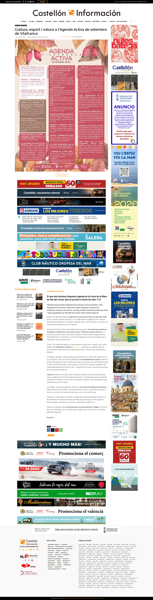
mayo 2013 (121, 585)
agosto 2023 (92, 553)
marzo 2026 (117, 544)
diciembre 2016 (119, 574)
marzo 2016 (81, 578)
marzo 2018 (116, 570)
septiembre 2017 (110, 572)
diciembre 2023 (106, 551)
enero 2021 (110, 561)
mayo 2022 (103, 557)
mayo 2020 (121, 563)
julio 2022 (89, 557)
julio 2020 (107, 563)
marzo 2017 (95, 574)
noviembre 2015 (115, 578)
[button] (131, 21)
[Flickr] (34, 549)
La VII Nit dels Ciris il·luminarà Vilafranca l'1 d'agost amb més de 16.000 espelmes (25, 337)
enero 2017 (110, 574)
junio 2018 (95, 570)
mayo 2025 (81, 548)
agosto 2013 (100, 585)
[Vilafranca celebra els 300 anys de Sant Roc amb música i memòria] (39, 297)
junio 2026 (95, 544)
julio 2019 (98, 566)
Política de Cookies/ (86, 598)
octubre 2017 (101, 572)
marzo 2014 (95, 583)
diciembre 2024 (119, 548)
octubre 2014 (101, 581)
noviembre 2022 (108, 555)
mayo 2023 (113, 553)
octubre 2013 (82, 585)
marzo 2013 (82, 587)
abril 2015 (109, 579)
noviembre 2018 (107, 568)
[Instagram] (28, 2)
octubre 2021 (101, 559)
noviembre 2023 (115, 551)
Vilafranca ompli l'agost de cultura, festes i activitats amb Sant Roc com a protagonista (25, 326)
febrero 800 (131, 587)
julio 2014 (126, 581)
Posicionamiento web (97, 598)
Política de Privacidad (75, 598)
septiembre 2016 (91, 576)
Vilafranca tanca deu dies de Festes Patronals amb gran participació (25, 305)
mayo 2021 (81, 561)
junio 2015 (95, 579)
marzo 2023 (127, 553)
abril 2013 (128, 585)
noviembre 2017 (92, 572)
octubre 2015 (123, 578)
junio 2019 (105, 566)
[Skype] (37, 549)
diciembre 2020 (119, 561)
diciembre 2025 (82, 546)
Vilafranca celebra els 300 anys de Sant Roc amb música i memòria (25, 296)
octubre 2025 (101, 546)
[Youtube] (30, 2)
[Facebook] (23, 2)
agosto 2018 (82, 570)
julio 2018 (88, 570)
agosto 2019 (92, 566)
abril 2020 (128, 563)
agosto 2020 (100, 563)
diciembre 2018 (97, 568)
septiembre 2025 (110, 546)
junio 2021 (132, 559)
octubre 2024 (82, 550)
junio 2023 (106, 553)
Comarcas (17, 25)
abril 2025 (88, 548)
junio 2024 (114, 550)
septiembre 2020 (91, 563)
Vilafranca (23, 25)
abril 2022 (109, 557)
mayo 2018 (102, 570)
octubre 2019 (124, 565)
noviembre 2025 (92, 546)
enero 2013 (97, 587)
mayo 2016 (120, 576)
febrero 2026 (124, 544)
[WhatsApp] (61, 430)
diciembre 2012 (105, 587)
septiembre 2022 (126, 555)
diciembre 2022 (98, 555)
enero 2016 (97, 578)
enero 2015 (131, 579)
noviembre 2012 (115, 587)
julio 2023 (99, 553)
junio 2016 (113, 576)
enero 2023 (90, 555)
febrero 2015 (124, 579)
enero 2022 (132, 557)
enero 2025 (111, 548)
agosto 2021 (119, 559)
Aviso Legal (66, 598)
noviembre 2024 (129, 548)
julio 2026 (89, 544)
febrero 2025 (103, 548)
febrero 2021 (103, 561)
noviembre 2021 (92, 559)
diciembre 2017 (82, 572)
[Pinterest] (57, 430)
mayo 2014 (81, 583)
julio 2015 (88, 579)
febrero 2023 (82, 555)
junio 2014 (133, 581)
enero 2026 (132, 544)
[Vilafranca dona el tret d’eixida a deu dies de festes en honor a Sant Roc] (39, 315)
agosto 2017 (119, 572)
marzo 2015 (116, 579)
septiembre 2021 (110, 559)
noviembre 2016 (128, 574)
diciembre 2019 (106, 565)
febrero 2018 (124, 570)
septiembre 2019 (83, 566)
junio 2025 (133, 546)
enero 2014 (111, 583)
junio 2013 (114, 585)
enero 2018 (131, 570)
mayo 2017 (81, 574)
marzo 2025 (95, 548)
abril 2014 (88, 583)
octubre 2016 (82, 576)
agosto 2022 (82, 557)
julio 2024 (107, 550)
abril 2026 (109, 544)
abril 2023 (120, 553)
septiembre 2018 (125, 568)
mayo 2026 (103, 544)
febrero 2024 (89, 551)
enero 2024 (97, 551)
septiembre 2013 (91, 585)
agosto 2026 (82, 544)
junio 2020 (114, 563)
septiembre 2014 (110, 581)
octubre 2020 (82, 563)
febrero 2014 (103, 583)
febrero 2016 (89, 578)
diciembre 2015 (105, 578)
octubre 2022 (116, 555)
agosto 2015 (82, 579)
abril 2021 (88, 561)
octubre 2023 (124, 551)
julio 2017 (126, 572)
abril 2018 (109, 570)
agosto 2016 (100, 576)
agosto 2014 (119, 581)
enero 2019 (89, 568)
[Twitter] (25, 2)
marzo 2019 (126, 566)
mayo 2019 (112, 566)
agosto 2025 (119, 546)
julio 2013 (107, 585)
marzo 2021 (95, 561)
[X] (52, 430)
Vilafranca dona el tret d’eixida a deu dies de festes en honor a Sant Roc (25, 315)
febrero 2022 (124, 557)
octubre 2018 (116, 568)
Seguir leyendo (61, 175)
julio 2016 (107, 576)
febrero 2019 (82, 568)
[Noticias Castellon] (76, 13)
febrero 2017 (103, 574)
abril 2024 (128, 550)
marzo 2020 (82, 565)
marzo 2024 (82, 551)
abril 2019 (119, 566)
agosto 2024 (100, 550)
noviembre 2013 (129, 583)
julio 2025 (126, 546)
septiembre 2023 (83, 553)
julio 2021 (126, 559)
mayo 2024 (121, 550)
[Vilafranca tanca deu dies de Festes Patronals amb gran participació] (39, 306)
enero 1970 (123, 587)
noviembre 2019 (115, 565)
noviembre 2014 (92, 581)
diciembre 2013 (119, 583)
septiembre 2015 (133, 578)
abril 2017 (88, 574)
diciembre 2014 (82, 581)
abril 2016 (127, 576)
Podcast (42, 1)
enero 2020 (97, 565)
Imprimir (51, 435)
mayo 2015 (102, 579)
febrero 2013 (89, 587)
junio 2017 (132, 572)
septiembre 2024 (91, 550)
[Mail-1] (33, 2)
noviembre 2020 (129, 561)
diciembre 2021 (82, 559)
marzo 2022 (117, 557)
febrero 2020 (89, 565)
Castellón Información (55, 291)
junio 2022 (95, 557)
